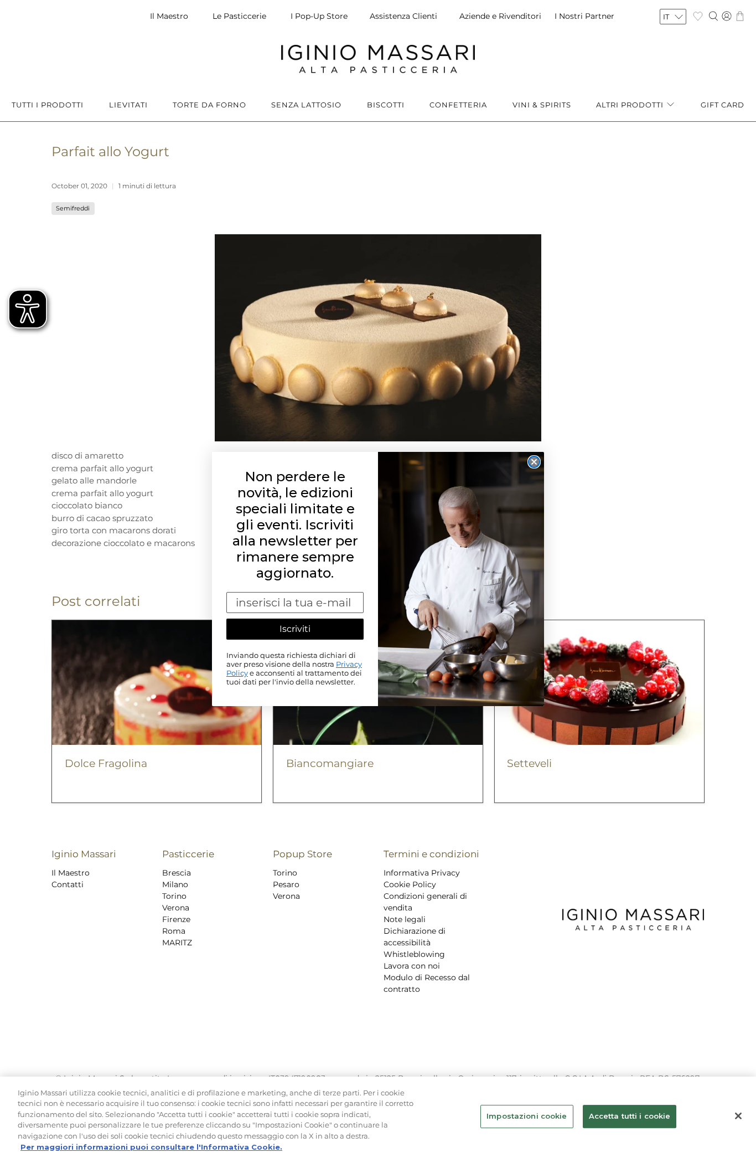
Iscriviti (294, 629)
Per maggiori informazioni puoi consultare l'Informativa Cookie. (151, 1146)
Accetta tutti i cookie (630, 1116)
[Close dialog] (534, 461)
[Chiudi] (738, 1116)
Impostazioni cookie (526, 1116)
